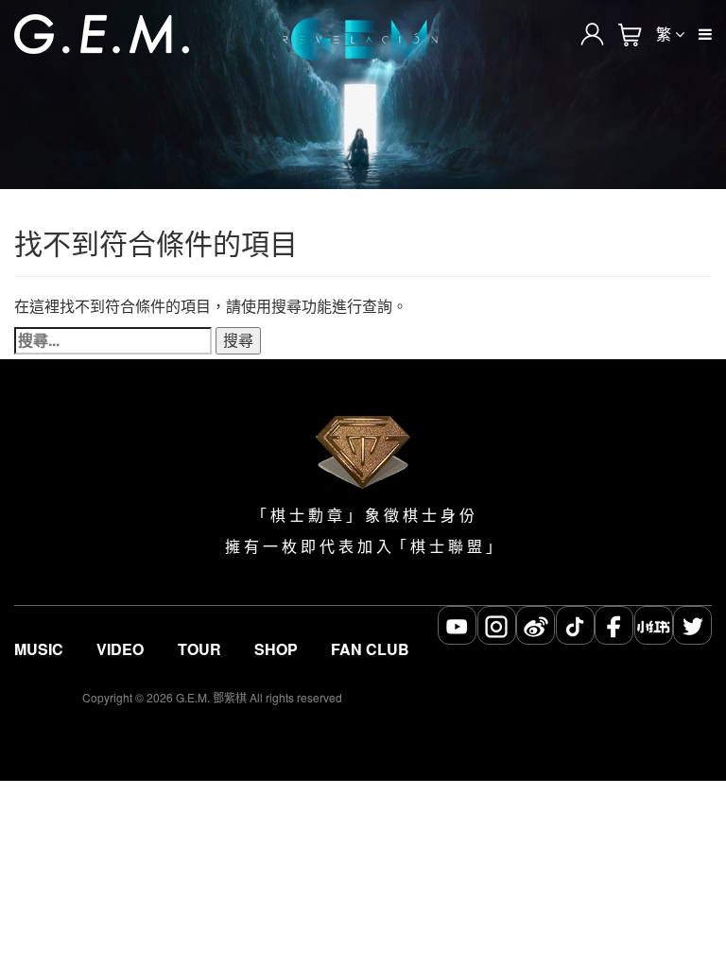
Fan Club (370, 649)
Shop (276, 649)
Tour (199, 649)
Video (120, 649)
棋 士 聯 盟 (446, 546)
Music (38, 649)
